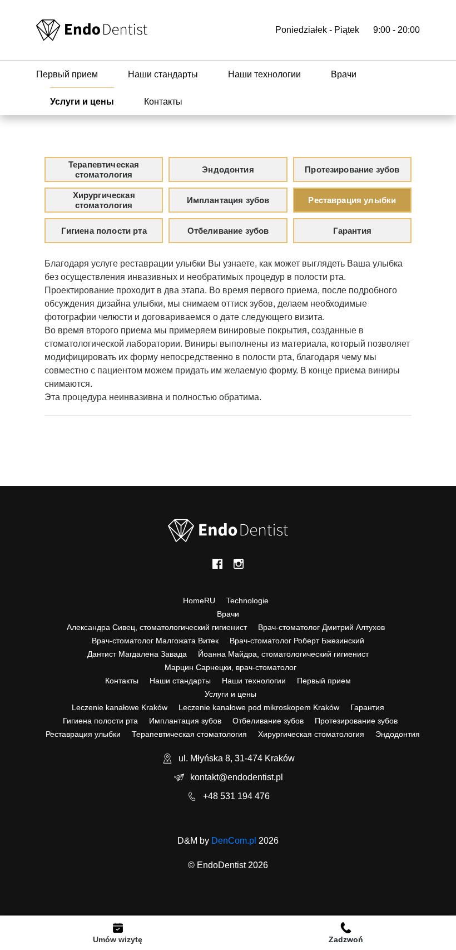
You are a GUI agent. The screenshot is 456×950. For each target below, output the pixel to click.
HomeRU (199, 600)
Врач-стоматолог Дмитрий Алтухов (321, 627)
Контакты (163, 101)
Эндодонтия (397, 734)
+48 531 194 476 (236, 796)
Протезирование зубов (356, 720)
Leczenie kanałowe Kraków (119, 707)
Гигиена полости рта (100, 720)
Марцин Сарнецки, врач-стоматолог (230, 667)
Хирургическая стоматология (311, 734)
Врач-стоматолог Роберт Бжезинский (297, 640)
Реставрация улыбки (83, 734)
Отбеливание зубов (268, 720)
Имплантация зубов (185, 720)
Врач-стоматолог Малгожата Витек (155, 640)
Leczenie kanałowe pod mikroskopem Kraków (259, 707)
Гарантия (367, 707)
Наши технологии (264, 74)
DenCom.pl (233, 840)
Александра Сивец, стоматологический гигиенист (157, 627)
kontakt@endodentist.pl (236, 777)
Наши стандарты (163, 74)
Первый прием (67, 74)
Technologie (247, 600)
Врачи (343, 74)
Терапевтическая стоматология (189, 734)
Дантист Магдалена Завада (137, 653)
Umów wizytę (117, 939)
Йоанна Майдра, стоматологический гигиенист (283, 653)
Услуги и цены (82, 101)
